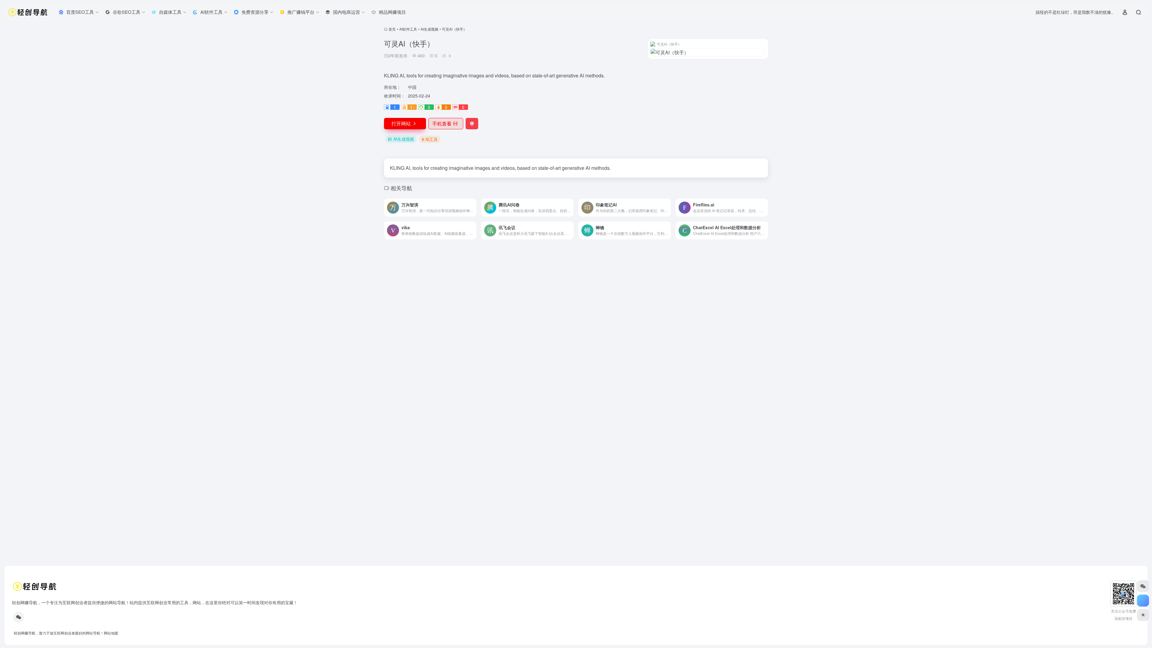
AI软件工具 (408, 29)
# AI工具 (430, 139)
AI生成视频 (429, 29)
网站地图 (111, 632)
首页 (392, 29)
